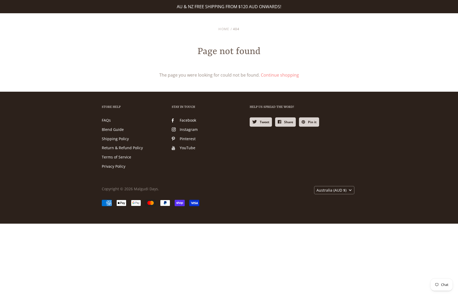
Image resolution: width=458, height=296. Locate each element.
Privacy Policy (113, 166)
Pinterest (188, 138)
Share (288, 122)
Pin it (311, 122)
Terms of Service (116, 157)
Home (223, 29)
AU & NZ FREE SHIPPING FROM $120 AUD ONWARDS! (229, 7)
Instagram (189, 129)
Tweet (264, 122)
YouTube (187, 147)
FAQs (106, 120)
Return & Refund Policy (122, 147)
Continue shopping (280, 75)
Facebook (188, 120)
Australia (331, 190)
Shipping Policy (115, 138)
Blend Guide (113, 129)
